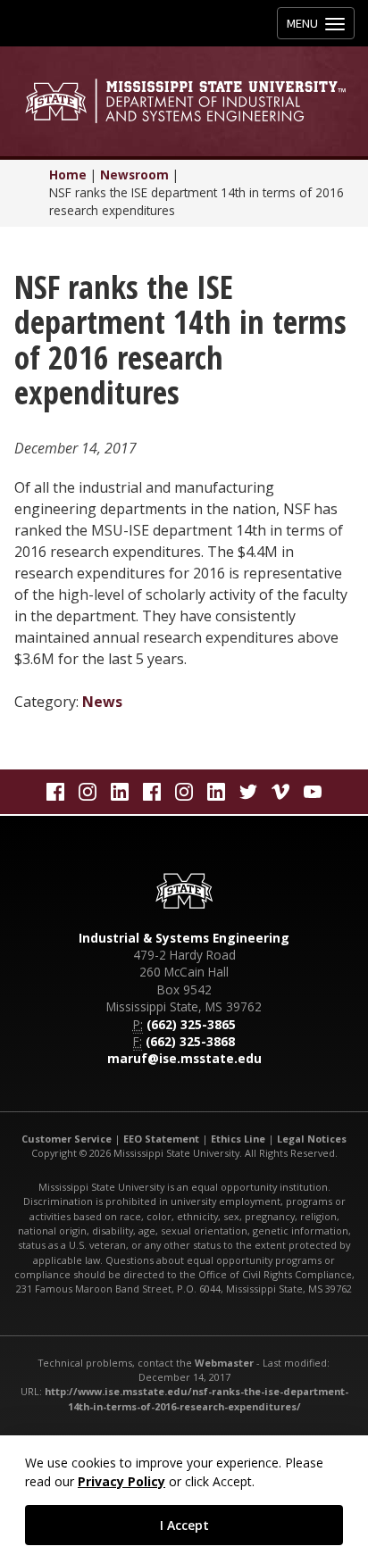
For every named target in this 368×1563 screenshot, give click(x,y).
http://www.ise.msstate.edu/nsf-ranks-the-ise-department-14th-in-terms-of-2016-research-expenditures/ (196, 1398)
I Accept (184, 1525)
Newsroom (134, 174)
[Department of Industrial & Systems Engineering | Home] (184, 101)
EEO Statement (161, 1138)
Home (68, 174)
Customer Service (66, 1138)
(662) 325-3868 (190, 1041)
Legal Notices (312, 1138)
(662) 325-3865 (191, 1024)
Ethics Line (238, 1138)
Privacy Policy (121, 1481)
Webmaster (224, 1362)
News (102, 701)
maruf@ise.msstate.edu (184, 1058)
